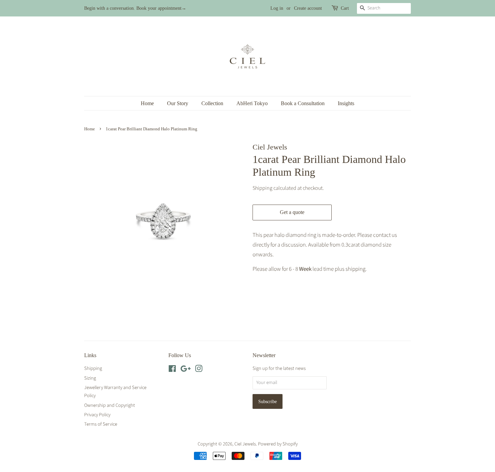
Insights (346, 103)
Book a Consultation (303, 103)
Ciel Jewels (245, 443)
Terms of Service (100, 424)
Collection (212, 103)
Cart (345, 8)
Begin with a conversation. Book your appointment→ (135, 8)
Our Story (177, 103)
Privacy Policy (97, 414)
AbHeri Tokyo (252, 103)
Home (147, 103)
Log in (276, 8)
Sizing (90, 378)
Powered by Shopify (278, 443)
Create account (308, 8)
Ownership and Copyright (109, 405)
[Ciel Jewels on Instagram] (198, 370)
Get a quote (292, 212)
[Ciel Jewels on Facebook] (172, 370)
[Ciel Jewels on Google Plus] (185, 370)
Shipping (262, 188)
